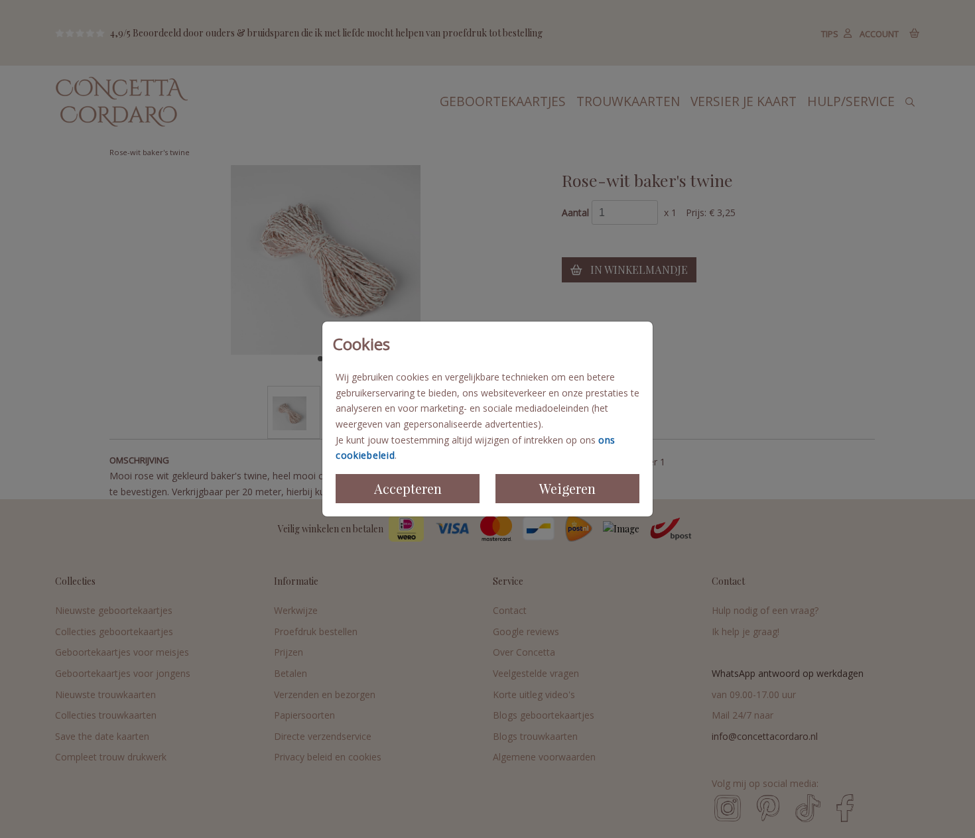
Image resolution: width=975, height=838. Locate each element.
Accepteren (408, 488)
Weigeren (567, 488)
